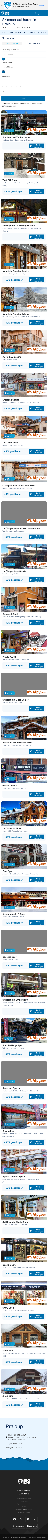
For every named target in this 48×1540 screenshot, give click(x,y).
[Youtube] (14, 1519)
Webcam (42, 32)
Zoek (23, 98)
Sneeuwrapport (18, 32)
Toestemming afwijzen (24, 1512)
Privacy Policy (24, 1501)
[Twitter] (21, 1519)
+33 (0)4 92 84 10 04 (14, 1443)
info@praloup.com (14, 1448)
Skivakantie (12, 43)
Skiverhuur (34, 43)
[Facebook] (35, 1519)
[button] (37, 13)
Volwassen (6, 76)
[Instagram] (28, 1519)
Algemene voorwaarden (24, 1504)
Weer (32, 32)
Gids (4, 32)
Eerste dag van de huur (10, 50)
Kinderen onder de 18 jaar (11, 87)
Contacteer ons (23, 1490)
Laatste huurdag (8, 62)
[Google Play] (18, 1525)
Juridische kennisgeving (24, 1498)
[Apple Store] (32, 1525)
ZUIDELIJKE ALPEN (11, 28)
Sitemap (24, 1506)
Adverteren (24, 1494)
